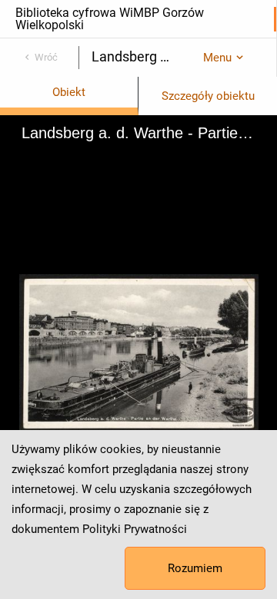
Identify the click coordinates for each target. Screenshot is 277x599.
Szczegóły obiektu (208, 96)
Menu (217, 58)
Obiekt (68, 92)
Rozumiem (195, 568)
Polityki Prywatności (134, 529)
